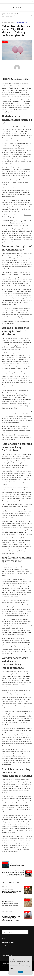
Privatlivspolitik (6, 946)
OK (20, 972)
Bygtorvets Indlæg (23, 22)
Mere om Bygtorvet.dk (8, 942)
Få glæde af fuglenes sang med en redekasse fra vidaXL (11, 892)
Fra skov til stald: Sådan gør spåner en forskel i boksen (10, 904)
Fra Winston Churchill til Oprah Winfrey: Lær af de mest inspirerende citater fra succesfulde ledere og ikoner (11, 918)
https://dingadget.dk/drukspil (21, 221)
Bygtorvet (17, 7)
